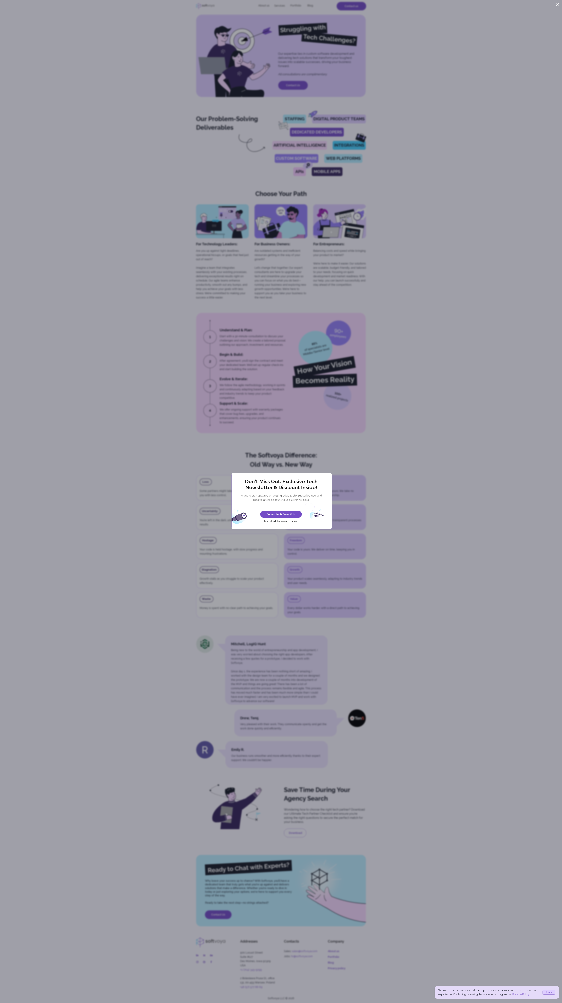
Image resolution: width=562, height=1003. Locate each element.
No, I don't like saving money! (281, 521)
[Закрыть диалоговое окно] (557, 4)
